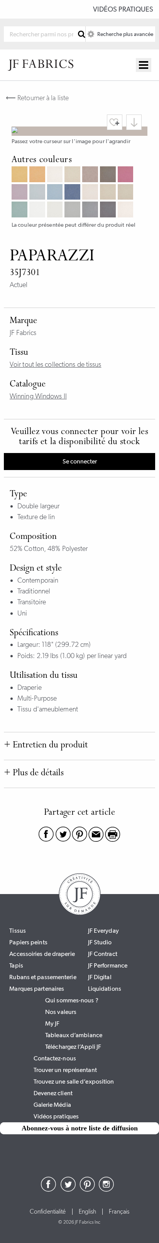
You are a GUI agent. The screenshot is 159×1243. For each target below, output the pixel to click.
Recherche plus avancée (124, 34)
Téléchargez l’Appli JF (73, 1046)
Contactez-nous (55, 1058)
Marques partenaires (36, 988)
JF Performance (107, 965)
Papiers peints (28, 942)
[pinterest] (87, 1189)
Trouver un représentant (65, 1070)
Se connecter (80, 461)
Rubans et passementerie (42, 977)
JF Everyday (103, 930)
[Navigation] (143, 65)
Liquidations (104, 988)
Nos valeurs (60, 1012)
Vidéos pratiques (123, 9)
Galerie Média (52, 1104)
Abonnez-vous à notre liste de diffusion (80, 1128)
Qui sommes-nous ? (71, 1000)
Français (119, 1212)
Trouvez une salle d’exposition (74, 1081)
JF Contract (102, 953)
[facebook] (48, 1189)
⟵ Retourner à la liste (37, 98)
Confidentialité (48, 1212)
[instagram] (106, 1189)
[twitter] (68, 1189)
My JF (52, 1023)
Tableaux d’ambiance (73, 1035)
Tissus (17, 930)
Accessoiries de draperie (41, 953)
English (87, 1212)
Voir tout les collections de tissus (55, 364)
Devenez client (53, 1093)
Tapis (16, 965)
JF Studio (100, 942)
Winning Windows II (38, 396)
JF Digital (100, 977)
